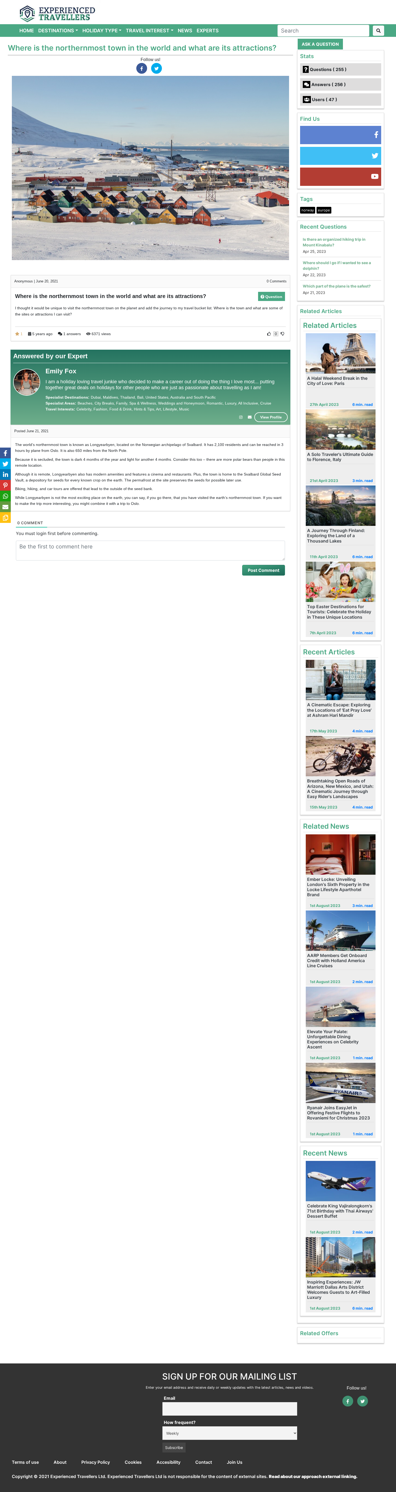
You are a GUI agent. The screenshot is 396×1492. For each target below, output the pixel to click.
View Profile (271, 417)
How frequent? (180, 1422)
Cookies (133, 1462)
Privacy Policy (95, 1462)
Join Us (234, 1462)
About (60, 1462)
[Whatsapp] (5, 496)
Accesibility (168, 1462)
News (185, 30)
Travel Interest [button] (147, 30)
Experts (208, 30)
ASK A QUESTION (320, 44)
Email (169, 1398)
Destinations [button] (56, 30)
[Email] (5, 506)
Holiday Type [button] (100, 30)
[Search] (378, 31)
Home (27, 30)
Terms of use (25, 1462)
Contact (203, 1462)
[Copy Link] (5, 517)
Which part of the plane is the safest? (337, 286)
